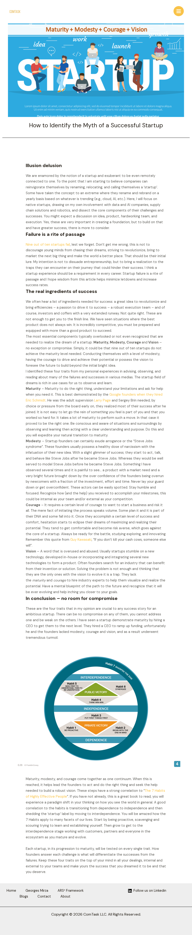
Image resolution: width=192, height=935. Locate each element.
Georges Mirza (37, 890)
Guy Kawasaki (81, 539)
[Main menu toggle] (179, 11)
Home (11, 890)
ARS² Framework (71, 890)
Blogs (24, 896)
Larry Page (102, 400)
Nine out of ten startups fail (48, 244)
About (65, 896)
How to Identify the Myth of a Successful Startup (96, 125)
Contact (44, 896)
